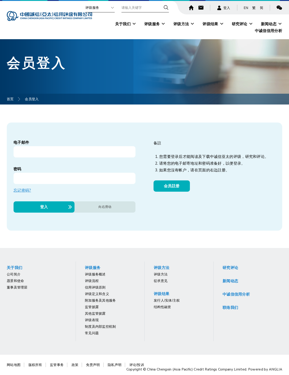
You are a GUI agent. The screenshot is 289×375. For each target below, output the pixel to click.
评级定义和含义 (97, 294)
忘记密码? (22, 190)
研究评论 (239, 24)
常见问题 (92, 333)
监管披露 (92, 307)
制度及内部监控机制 (100, 326)
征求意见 (161, 281)
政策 (75, 365)
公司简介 (14, 274)
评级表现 (92, 320)
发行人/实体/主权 (167, 300)
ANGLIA (275, 369)
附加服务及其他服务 (100, 300)
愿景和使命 (15, 281)
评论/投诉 (136, 365)
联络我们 (230, 307)
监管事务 (57, 365)
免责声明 (93, 365)
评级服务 (92, 7)
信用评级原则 (95, 287)
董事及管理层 (17, 287)
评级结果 (210, 24)
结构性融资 (162, 307)
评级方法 (181, 24)
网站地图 (14, 365)
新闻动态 (269, 24)
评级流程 (92, 281)
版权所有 (35, 365)
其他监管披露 (95, 313)
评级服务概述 (95, 274)
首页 (10, 99)
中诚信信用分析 (268, 30)
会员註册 (171, 186)
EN (246, 8)
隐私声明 (114, 365)
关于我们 (123, 24)
